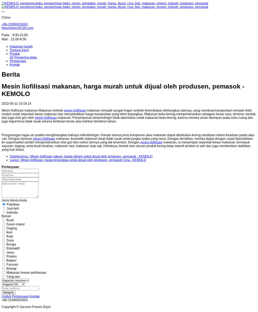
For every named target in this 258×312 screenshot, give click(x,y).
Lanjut (78, 160)
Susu (10, 240)
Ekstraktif (13, 248)
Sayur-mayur (15, 224)
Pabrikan (13, 204)
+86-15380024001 (15, 24)
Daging (11, 228)
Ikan (9, 232)
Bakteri (11, 260)
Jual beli (13, 208)
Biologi (11, 268)
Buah (10, 220)
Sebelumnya (81, 156)
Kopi (9, 236)
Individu (12, 212)
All (12, 57)
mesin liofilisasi (75, 110)
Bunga (11, 244)
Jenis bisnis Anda (14, 200)
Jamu (10, 252)
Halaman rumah (21, 46)
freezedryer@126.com (17, 28)
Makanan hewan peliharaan (26, 272)
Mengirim (8, 292)
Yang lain (13, 276)
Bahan (6, 216)
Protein (11, 256)
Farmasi (12, 264)
